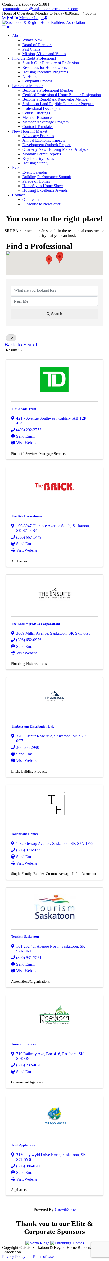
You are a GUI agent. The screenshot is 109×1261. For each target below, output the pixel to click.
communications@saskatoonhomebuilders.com (40, 9)
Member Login (31, 18)
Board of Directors (37, 44)
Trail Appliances (23, 1145)
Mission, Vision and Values (44, 54)
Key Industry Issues (38, 158)
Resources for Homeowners (44, 67)
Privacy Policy (14, 1256)
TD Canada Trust (23, 409)
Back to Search (21, 344)
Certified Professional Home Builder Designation (61, 95)
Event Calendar (34, 172)
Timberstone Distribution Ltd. (32, 726)
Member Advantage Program (45, 122)
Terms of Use (43, 1256)
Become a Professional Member (47, 90)
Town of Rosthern (23, 1044)
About (17, 35)
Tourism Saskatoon (25, 936)
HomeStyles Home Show (42, 186)
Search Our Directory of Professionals (52, 63)
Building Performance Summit (46, 177)
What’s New (32, 40)
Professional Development (43, 108)
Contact (18, 195)
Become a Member (27, 85)
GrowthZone (65, 1209)
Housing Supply (35, 163)
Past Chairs (31, 49)
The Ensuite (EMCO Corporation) (35, 624)
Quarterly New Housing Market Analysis (55, 149)
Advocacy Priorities (38, 136)
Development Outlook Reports (46, 145)
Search (56, 314)
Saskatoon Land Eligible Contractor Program (58, 104)
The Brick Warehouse (26, 516)
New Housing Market (29, 131)
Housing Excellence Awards (45, 190)
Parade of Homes (36, 181)
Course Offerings (36, 113)
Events (17, 167)
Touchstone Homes (24, 834)
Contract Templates (37, 126)
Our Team (30, 199)
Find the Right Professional (34, 58)
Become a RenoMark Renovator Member (55, 99)
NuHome (29, 76)
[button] (49, 260)
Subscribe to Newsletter (41, 204)
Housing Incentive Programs (45, 72)
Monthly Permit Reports (41, 154)
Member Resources (37, 117)
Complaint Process (37, 81)
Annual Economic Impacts (43, 140)
